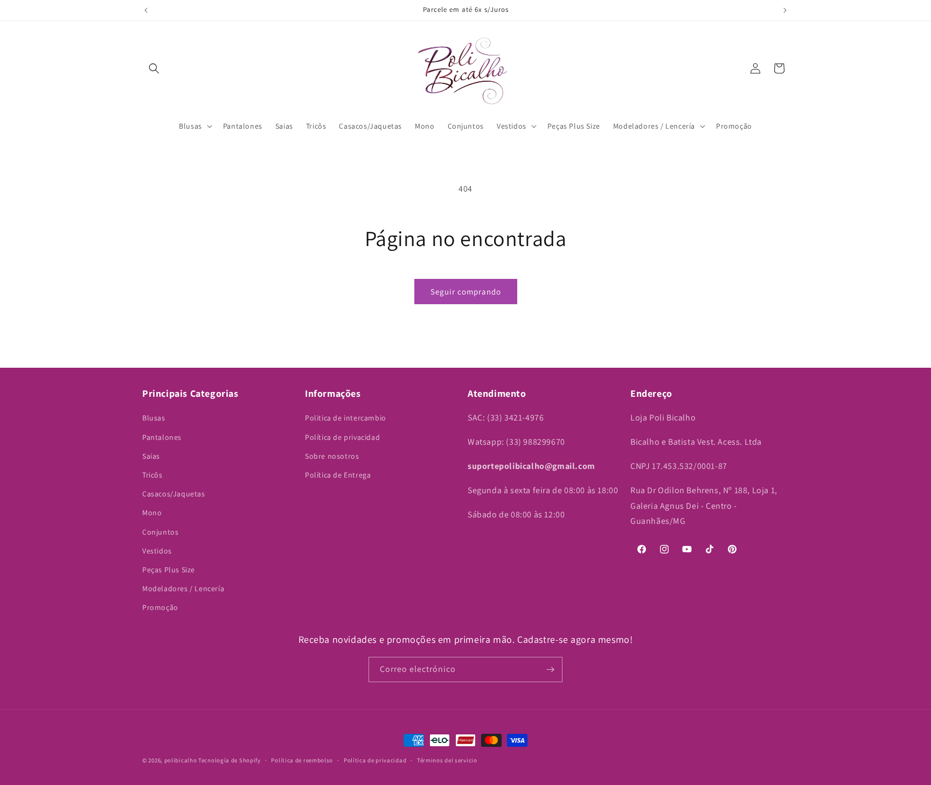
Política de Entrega (338, 475)
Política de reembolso (302, 760)
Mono (152, 512)
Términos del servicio (447, 760)
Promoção (160, 607)
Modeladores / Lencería (183, 588)
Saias (151, 456)
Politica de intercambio (345, 418)
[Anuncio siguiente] (785, 10)
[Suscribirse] (550, 669)
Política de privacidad (342, 437)
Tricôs (152, 475)
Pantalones (162, 437)
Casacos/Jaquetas (173, 494)
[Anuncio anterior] (146, 10)
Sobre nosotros (332, 456)
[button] (154, 68)
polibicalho (180, 760)
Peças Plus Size (168, 569)
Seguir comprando (465, 291)
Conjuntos (160, 532)
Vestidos (157, 551)
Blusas (153, 418)
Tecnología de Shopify (229, 760)
